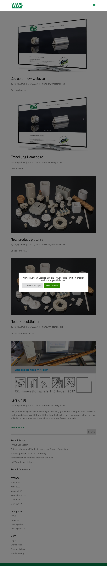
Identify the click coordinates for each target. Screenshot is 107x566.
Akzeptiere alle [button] (52, 285)
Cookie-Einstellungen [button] (32, 285)
